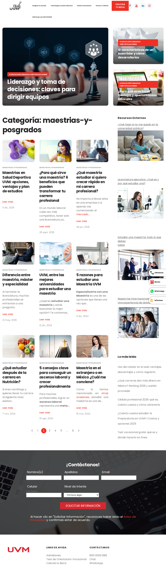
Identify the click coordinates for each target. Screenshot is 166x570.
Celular (32, 486)
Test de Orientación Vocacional (66, 559)
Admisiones (53, 555)
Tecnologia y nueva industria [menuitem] (62, 6)
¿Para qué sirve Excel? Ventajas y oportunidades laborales (137, 95)
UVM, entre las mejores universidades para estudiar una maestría (55, 284)
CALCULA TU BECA (120, 6)
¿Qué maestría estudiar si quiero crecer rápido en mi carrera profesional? (91, 182)
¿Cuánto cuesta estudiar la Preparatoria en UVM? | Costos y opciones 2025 (138, 418)
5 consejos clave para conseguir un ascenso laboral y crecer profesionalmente (55, 377)
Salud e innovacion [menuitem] (84, 6)
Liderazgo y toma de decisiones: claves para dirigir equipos (41, 89)
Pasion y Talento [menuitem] (102, 6)
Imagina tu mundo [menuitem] (39, 6)
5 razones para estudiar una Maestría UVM (89, 279)
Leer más (7, 201)
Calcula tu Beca (56, 563)
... (67, 430)
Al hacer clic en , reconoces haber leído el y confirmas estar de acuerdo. (83, 518)
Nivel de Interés (76, 486)
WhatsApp (96, 563)
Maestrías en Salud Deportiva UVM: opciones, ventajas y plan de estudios (16, 182)
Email (106, 472)
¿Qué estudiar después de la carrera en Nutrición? (14, 374)
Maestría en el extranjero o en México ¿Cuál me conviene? (91, 374)
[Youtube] (136, 6)
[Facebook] (130, 6)
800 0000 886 (98, 555)
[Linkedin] (143, 6)
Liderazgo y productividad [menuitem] (42, 17)
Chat (92, 559)
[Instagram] (149, 6)
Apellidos (72, 472)
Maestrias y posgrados (14, 167)
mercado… (83, 214)
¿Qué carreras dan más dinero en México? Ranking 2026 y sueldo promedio (139, 386)
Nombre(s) (36, 472)
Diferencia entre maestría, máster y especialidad (17, 279)
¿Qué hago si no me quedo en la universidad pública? (138, 126)
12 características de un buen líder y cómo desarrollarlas (135, 53)
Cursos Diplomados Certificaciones (28, 74)
